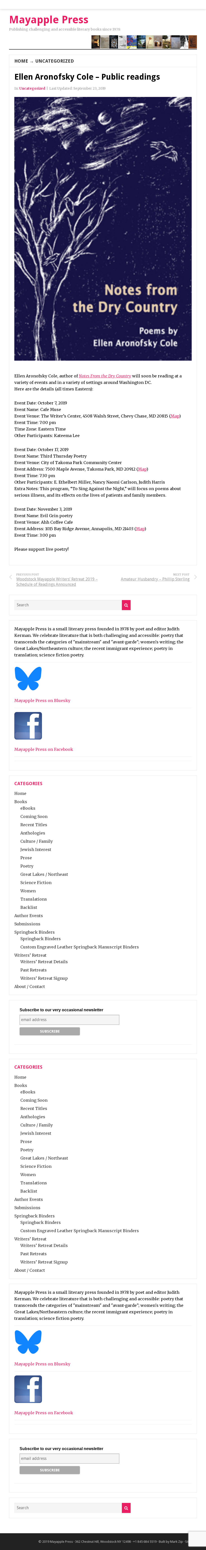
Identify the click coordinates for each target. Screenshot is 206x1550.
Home (21, 61)
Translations (33, 899)
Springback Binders (34, 932)
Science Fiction (36, 882)
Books (20, 801)
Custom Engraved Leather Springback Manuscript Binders (79, 946)
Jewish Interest (35, 849)
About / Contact (29, 986)
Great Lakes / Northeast (44, 874)
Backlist (28, 907)
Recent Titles (33, 824)
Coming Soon (33, 816)
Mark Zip (176, 1541)
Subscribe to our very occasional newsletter (61, 1010)
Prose (26, 857)
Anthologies (32, 832)
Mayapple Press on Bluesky (42, 700)
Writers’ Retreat (30, 955)
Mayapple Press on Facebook (43, 749)
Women (28, 890)
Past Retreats (33, 969)
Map (175, 415)
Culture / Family (36, 841)
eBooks (27, 808)
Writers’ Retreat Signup (44, 978)
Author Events (28, 915)
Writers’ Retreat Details (44, 961)
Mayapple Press (61, 1541)
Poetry (26, 866)
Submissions (27, 923)
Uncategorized (54, 61)
